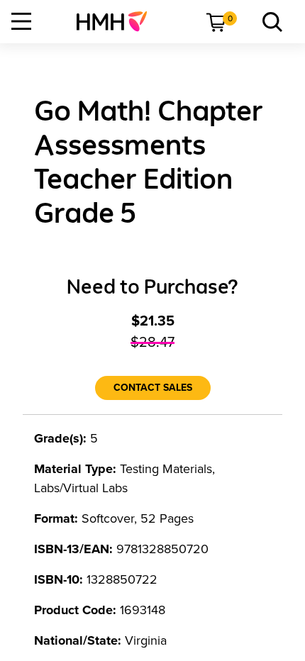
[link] (117, 21)
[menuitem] (117, 21)
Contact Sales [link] (152, 388)
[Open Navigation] (21, 21)
